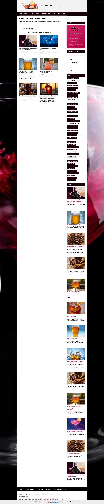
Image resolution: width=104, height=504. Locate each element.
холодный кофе (71, 180)
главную (30, 29)
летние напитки (71, 142)
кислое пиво (71, 118)
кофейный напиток (72, 132)
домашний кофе (71, 99)
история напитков (72, 111)
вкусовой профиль (72, 87)
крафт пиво (80, 135)
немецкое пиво (71, 144)
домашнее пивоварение (73, 92)
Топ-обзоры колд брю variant (73, 453)
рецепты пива (71, 168)
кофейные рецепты (72, 130)
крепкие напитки (72, 137)
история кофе (71, 106)
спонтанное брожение (73, 173)
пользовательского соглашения (48, 499)
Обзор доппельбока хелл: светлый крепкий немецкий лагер (27, 73)
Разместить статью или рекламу (61, 489)
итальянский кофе (72, 116)
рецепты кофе (71, 163)
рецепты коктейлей (72, 161)
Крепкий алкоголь (46, 13)
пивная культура (72, 149)
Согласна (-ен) (54, 502)
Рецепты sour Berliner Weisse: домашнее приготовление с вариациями (73, 408)
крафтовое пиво (72, 135)
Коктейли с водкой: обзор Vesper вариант (47, 72)
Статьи (63, 13)
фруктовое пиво (72, 177)
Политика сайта (39, 489)
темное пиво (71, 175)
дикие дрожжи (71, 90)
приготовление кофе (73, 154)
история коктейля (72, 104)
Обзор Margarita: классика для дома (48, 49)
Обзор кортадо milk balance (73, 384)
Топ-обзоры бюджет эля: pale (73, 224)
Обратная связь (30, 489)
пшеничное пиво (72, 156)
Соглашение (48, 489)
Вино (32, 13)
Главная (22, 489)
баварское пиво (71, 80)
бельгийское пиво (72, 85)
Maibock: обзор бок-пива (72, 338)
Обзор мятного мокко (72, 269)
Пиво (54, 13)
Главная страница (24, 13)
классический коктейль (73, 123)
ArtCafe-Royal (46, 5)
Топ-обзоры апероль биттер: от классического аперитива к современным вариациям (48, 97)
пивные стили (71, 151)
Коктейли (38, 13)
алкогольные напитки (73, 78)
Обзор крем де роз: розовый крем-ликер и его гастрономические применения (75, 201)
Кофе (59, 13)
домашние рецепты (72, 97)
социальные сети (72, 170)
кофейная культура (72, 125)
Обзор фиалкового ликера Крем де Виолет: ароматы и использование (28, 50)
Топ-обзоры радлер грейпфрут (27, 95)
